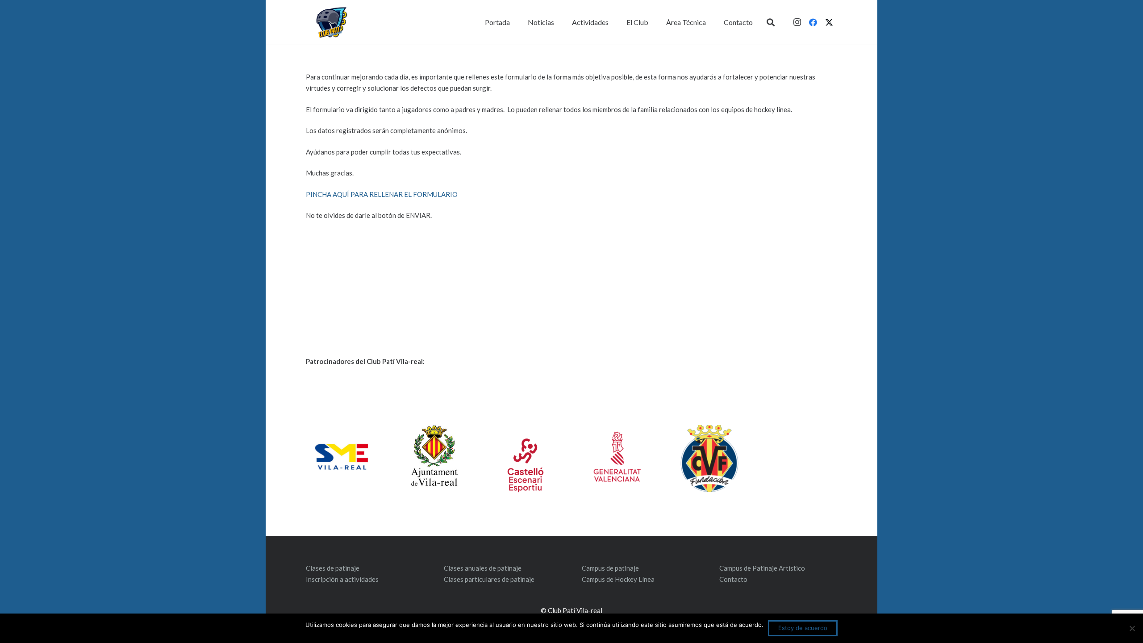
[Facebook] (813, 22)
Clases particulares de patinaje (489, 579)
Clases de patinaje (332, 568)
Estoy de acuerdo (802, 627)
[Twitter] (829, 22)
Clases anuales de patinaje (482, 568)
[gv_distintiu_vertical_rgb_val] (617, 457)
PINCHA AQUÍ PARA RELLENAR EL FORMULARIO (382, 194)
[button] (771, 22)
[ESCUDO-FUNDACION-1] (709, 458)
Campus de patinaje (610, 568)
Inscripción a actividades (342, 579)
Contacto (733, 579)
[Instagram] (797, 22)
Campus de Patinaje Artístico (762, 568)
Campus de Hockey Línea (618, 579)
